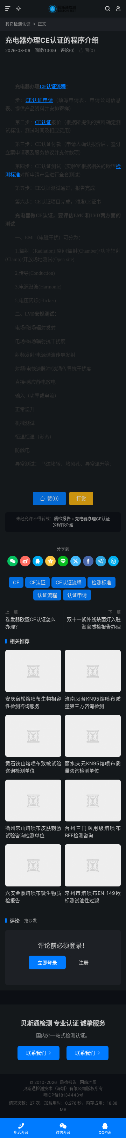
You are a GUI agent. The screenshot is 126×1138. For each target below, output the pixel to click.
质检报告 (63, 9)
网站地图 (88, 1082)
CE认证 (43, 122)
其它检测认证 (17, 24)
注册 (84, 962)
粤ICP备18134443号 (63, 1095)
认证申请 (42, 100)
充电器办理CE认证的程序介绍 (52, 40)
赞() (87, 50)
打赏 (81, 498)
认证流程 (47, 595)
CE (29, 100)
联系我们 (38, 1053)
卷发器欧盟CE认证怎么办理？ (30, 623)
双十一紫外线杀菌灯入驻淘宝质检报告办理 (94, 623)
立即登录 (47, 962)
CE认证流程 (53, 86)
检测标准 (101, 582)
